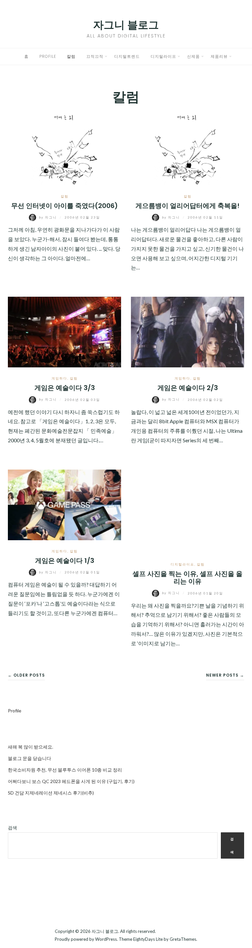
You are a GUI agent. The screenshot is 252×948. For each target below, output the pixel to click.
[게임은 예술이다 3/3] (64, 331)
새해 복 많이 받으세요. (30, 747)
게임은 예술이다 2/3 (188, 387)
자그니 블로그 (126, 24)
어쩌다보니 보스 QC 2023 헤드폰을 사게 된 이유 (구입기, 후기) (71, 781)
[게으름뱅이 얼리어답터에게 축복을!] (187, 149)
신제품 (193, 56)
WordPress (106, 939)
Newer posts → (225, 675)
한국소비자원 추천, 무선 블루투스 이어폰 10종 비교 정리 (65, 770)
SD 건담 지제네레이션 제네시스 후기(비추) (51, 793)
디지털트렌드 (127, 56)
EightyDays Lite (148, 939)
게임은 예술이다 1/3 (64, 560)
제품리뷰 (219, 56)
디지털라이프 (163, 56)
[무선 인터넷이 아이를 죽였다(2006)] (64, 149)
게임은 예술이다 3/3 (64, 387)
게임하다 (59, 378)
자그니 (48, 217)
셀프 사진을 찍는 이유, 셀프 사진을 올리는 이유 (187, 577)
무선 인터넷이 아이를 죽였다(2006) (64, 205)
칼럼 (71, 56)
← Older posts (26, 675)
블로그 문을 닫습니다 (29, 758)
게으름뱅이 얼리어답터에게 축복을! (188, 205)
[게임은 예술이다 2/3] (187, 331)
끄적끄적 (94, 56)
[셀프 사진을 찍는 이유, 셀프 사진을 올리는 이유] (187, 510)
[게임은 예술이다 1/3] (64, 504)
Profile (47, 56)
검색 (12, 827)
